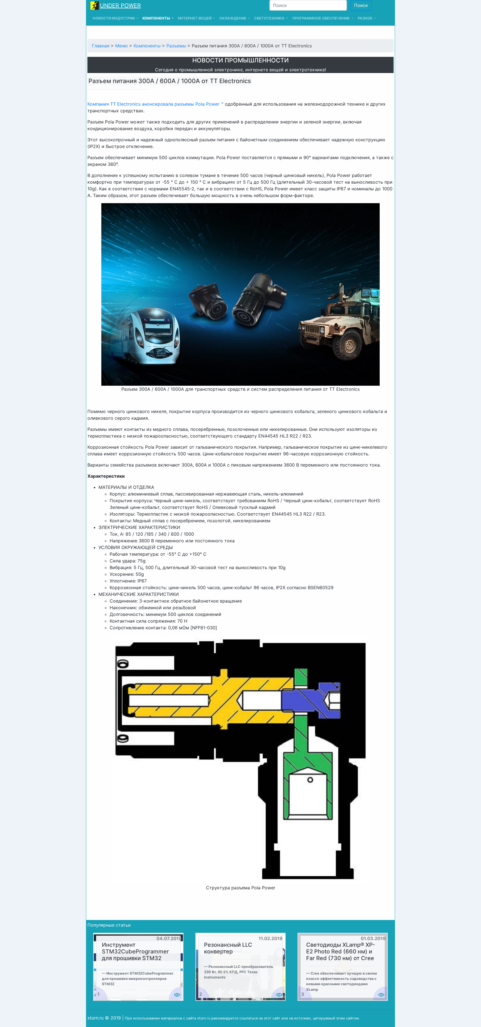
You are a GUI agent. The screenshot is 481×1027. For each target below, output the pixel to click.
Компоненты (147, 45)
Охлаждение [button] (233, 18)
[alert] (138, 967)
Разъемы (176, 45)
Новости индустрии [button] (114, 18)
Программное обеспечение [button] (321, 18)
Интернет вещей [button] (195, 18)
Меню (121, 45)
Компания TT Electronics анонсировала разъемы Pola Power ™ (155, 104)
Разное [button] (365, 18)
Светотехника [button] (269, 18)
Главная (100, 45)
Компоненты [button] (157, 18)
